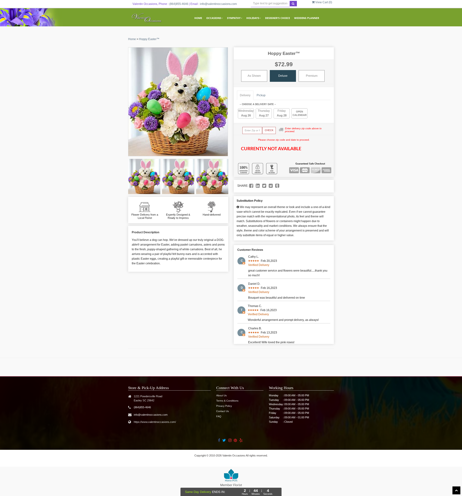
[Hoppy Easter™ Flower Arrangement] (144, 176)
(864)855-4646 (178, 3)
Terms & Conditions (227, 400)
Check (269, 130)
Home (198, 18)
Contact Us (222, 411)
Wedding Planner (306, 18)
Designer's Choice (277, 18)
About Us (221, 395)
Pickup (261, 95)
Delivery (245, 95)
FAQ (218, 416)
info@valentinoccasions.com (218, 3)
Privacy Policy (224, 405)
